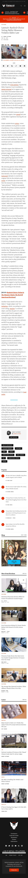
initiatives (4, 306)
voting (17, 123)
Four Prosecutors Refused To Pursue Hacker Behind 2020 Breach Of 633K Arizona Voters (13, 627)
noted (3, 180)
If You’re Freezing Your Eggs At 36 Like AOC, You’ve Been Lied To (13, 808)
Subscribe (14, 870)
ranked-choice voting (8, 454)
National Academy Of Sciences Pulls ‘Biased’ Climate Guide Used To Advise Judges (13, 753)
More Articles (13, 437)
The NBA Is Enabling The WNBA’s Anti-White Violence (12, 780)
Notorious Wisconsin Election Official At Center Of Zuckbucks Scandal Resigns (12, 597)
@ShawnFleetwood (17, 433)
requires (12, 308)
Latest (3, 700)
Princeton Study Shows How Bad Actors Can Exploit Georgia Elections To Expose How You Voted (12, 657)
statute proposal (6, 89)
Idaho (4, 451)
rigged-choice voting (14, 458)
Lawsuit (11, 451)
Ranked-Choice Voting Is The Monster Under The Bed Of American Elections (12, 295)
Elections (18, 448)
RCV (3, 458)
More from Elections (8, 573)
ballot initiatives (7, 445)
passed (18, 114)
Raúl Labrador (20, 454)
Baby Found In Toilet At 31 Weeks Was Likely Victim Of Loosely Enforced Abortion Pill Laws (13, 724)
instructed (4, 176)
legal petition (14, 85)
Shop (3, 535)
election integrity (7, 448)
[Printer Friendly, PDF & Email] (24, 66)
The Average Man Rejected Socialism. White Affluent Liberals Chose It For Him (13, 687)
